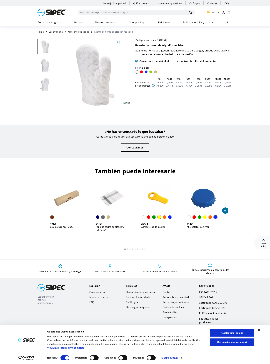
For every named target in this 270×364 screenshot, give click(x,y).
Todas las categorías (50, 22)
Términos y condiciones (176, 302)
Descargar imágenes (138, 307)
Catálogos (194, 3)
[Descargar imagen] (123, 42)
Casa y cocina (56, 31)
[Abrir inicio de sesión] (223, 12)
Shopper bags (137, 22)
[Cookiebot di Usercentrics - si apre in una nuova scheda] (26, 358)
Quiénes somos (141, 3)
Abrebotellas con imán (198, 226)
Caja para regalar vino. (61, 226)
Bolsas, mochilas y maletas (198, 22)
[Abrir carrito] (229, 12)
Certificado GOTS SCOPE (213, 302)
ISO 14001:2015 (208, 292)
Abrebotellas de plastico (153, 226)
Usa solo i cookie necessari (232, 342)
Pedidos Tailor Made (138, 297)
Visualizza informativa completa (65, 347)
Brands (78, 22)
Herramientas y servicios (169, 3)
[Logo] (52, 12)
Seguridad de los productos (208, 320)
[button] (213, 12)
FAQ (226, 3)
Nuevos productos (106, 22)
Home (41, 31)
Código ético (169, 317)
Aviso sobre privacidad (175, 297)
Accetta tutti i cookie (232, 333)
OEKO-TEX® (206, 297)
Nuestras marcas (99, 297)
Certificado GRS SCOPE (212, 308)
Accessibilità (169, 312)
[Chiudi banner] (259, 330)
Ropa (229, 22)
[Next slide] (46, 103)
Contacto (212, 3)
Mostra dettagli (169, 358)
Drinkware (164, 22)
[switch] (94, 357)
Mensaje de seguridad (114, 3)
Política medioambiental (213, 313)
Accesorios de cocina (78, 31)
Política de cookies (173, 307)
